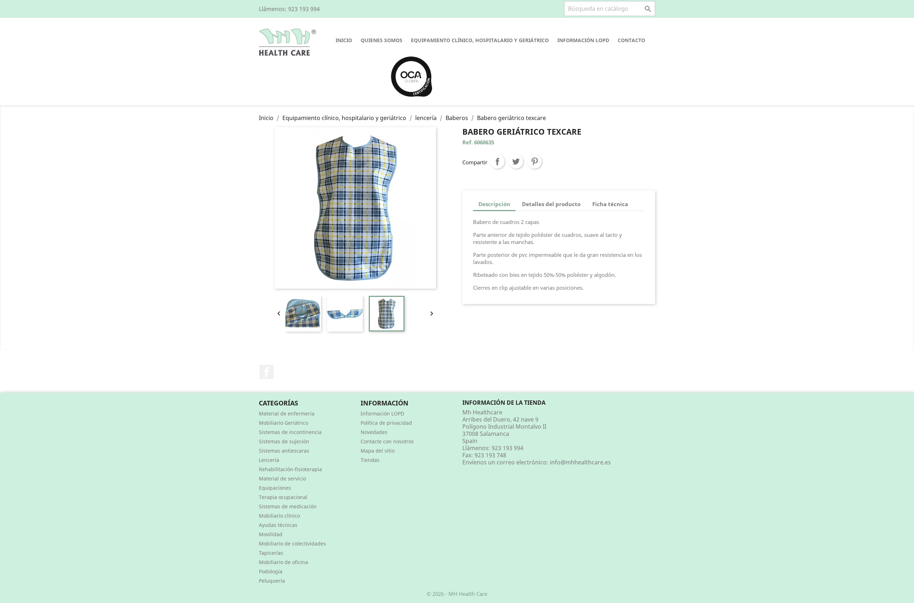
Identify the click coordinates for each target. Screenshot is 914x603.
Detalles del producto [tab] (551, 204)
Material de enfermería (287, 413)
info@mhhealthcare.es (580, 462)
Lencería (269, 460)
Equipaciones (275, 487)
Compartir (497, 161)
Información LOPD (583, 40)
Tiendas (370, 460)
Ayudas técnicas (278, 525)
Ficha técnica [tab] (610, 204)
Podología (270, 571)
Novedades (374, 432)
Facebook (267, 372)
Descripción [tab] (494, 204)
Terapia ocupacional (283, 497)
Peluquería (272, 580)
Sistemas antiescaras (284, 450)
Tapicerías (271, 552)
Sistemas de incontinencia (290, 432)
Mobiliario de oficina (283, 562)
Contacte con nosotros (387, 441)
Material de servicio (282, 478)
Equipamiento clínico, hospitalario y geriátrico (480, 40)
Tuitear (516, 161)
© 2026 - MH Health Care (457, 593)
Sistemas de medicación (288, 506)
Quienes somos (381, 40)
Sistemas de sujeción (284, 441)
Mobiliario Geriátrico (283, 422)
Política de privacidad (386, 422)
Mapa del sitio (378, 450)
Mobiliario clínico (279, 515)
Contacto (631, 40)
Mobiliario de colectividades (292, 543)
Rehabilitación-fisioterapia (290, 469)
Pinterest (534, 161)
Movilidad (270, 534)
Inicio (344, 40)
